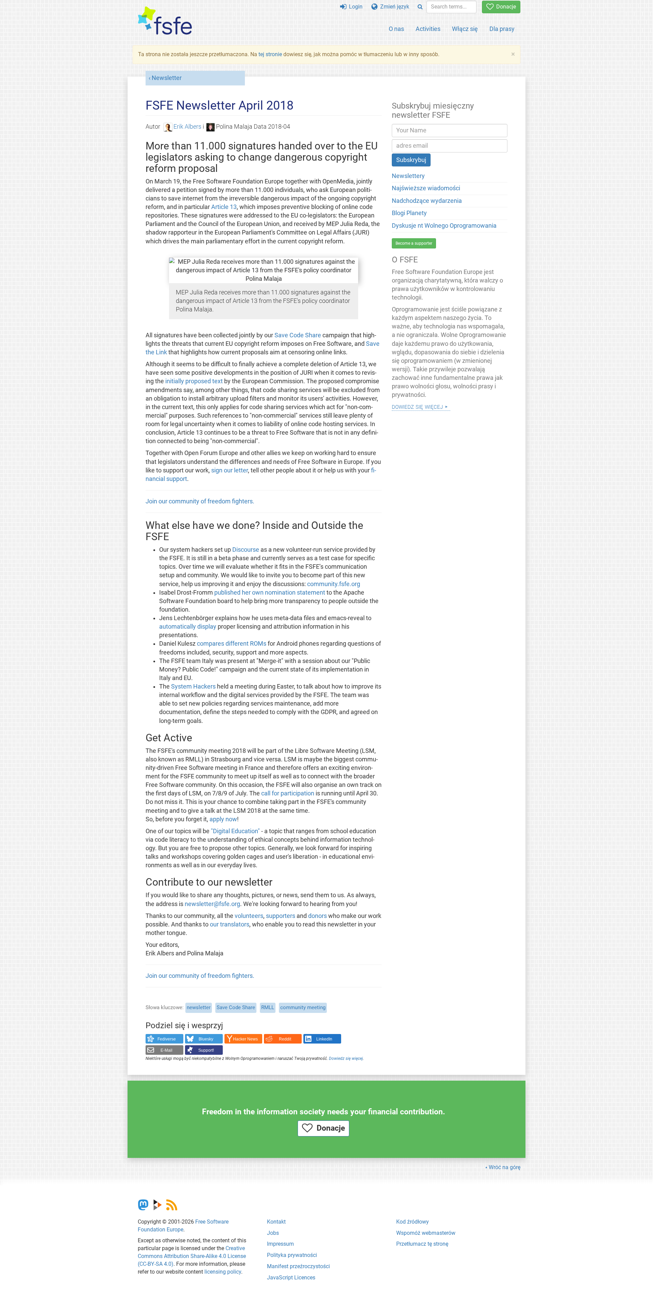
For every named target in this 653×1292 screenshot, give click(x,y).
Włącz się (465, 28)
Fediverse (166, 1039)
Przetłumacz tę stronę (422, 1244)
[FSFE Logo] (165, 20)
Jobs (273, 1233)
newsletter (199, 1007)
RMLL (267, 1007)
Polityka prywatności (292, 1255)
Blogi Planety (409, 213)
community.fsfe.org (333, 584)
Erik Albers (187, 126)
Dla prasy (502, 28)
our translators (229, 924)
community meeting (302, 1007)
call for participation (287, 793)
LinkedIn (324, 1039)
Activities (428, 28)
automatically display (187, 626)
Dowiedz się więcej (346, 1058)
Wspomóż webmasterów (425, 1233)
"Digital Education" (235, 831)
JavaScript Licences (291, 1277)
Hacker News (245, 1039)
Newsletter (167, 78)
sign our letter (229, 470)
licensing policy (222, 1272)
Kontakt (276, 1221)
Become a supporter (414, 243)
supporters (280, 916)
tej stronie (270, 54)
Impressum (280, 1244)
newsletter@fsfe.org (212, 904)
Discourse (245, 549)
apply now (223, 819)
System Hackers (193, 686)
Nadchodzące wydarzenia (427, 200)
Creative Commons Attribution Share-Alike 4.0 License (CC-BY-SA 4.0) (192, 1256)
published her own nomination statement (269, 592)
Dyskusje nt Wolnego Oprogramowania (444, 225)
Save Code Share (297, 335)
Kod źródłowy (412, 1221)
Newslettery (408, 176)
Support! (206, 1050)
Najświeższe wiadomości (426, 188)
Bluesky (206, 1039)
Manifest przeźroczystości (298, 1266)
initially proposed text (194, 381)
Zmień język (393, 6)
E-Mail (166, 1050)
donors (317, 916)
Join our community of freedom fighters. (200, 501)
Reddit (285, 1039)
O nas (396, 28)
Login (354, 6)
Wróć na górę (504, 1167)
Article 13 (224, 207)
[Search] (420, 7)
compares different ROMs (231, 643)
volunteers (249, 916)
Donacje (504, 6)
